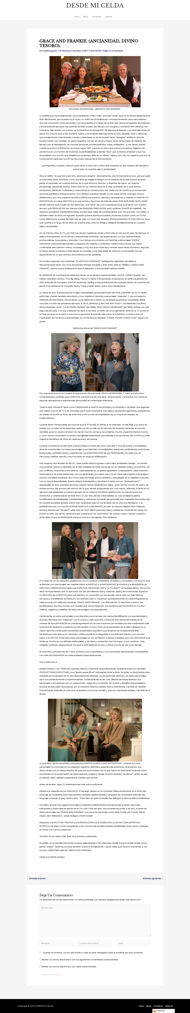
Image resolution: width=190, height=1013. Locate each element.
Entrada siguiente (153, 878)
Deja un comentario (113, 50)
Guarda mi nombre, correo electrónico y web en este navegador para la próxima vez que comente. (93, 952)
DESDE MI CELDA (95, 5)
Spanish (160, 1011)
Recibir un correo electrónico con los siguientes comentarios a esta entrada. (80, 959)
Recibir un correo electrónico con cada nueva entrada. (69, 966)
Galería (108, 16)
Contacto (96, 16)
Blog (85, 16)
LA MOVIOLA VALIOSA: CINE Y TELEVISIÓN (80, 50)
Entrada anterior (36, 878)
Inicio (76, 16)
